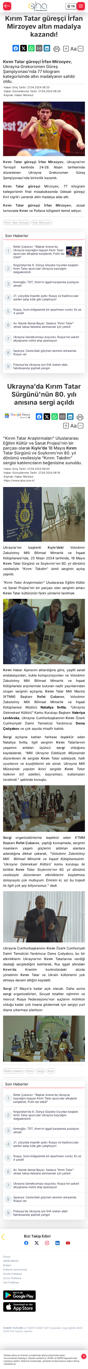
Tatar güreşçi (22, 61)
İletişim (7, 1265)
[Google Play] (44, 1295)
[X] (37, 1243)
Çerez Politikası (12, 1278)
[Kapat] (83, 1356)
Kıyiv (51, 1071)
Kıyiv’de (39, 448)
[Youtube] (68, 1243)
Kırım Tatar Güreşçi (16, 222)
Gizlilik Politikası (12, 1273)
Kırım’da (9, 969)
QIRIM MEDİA (11, 1260)
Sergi (7, 737)
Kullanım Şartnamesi (15, 1269)
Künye (6, 1256)
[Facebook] (26, 1243)
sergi (60, 748)
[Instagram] (47, 1243)
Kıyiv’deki (55, 547)
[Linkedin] (57, 1243)
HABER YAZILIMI (13, 1327)
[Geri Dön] (7, 6)
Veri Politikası (11, 1282)
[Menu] (81, 6)
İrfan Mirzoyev (56, 61)
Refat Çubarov (50, 697)
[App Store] (44, 1307)
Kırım (8, 61)
